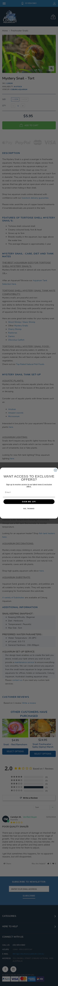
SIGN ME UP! (29, 502)
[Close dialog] (55, 470)
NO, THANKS (29, 508)
